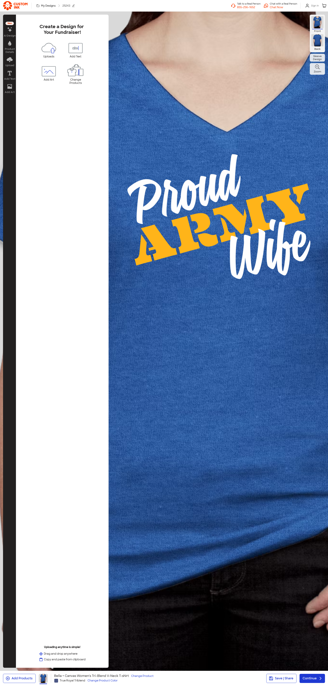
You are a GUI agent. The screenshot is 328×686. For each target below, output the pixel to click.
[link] (15, 5)
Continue (310, 678)
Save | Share (284, 678)
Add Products (22, 678)
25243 (66, 5)
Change (142, 676)
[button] (283, 7)
